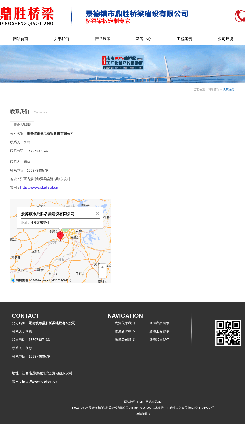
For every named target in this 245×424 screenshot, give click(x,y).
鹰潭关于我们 (125, 323)
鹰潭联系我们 (159, 340)
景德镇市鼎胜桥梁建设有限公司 (50, 133)
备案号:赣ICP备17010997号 (197, 407)
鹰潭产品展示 (159, 323)
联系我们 (228, 89)
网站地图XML (154, 401)
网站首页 (213, 89)
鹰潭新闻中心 (125, 331)
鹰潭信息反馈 (22, 124)
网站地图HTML (134, 401)
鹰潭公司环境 (125, 340)
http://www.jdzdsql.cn (39, 187)
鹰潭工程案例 (159, 331)
